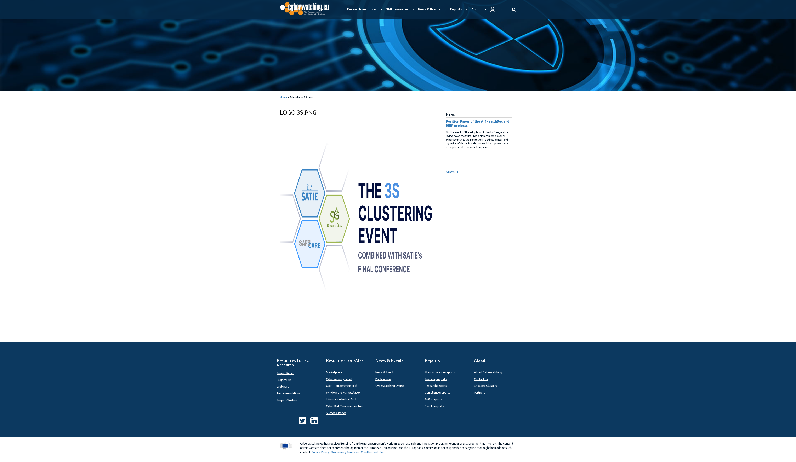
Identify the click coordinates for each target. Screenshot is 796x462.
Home (283, 97)
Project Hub (284, 380)
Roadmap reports (436, 379)
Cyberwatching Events (389, 385)
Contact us (481, 379)
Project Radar (285, 373)
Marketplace (334, 372)
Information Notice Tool (341, 399)
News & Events (385, 372)
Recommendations (289, 393)
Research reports (436, 385)
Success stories (336, 413)
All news (451, 171)
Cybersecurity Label (339, 379)
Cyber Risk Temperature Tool (344, 406)
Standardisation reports (440, 372)
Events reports (434, 406)
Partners (479, 392)
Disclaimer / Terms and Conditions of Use (357, 452)
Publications (383, 379)
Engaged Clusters (485, 385)
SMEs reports (433, 399)
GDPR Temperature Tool (341, 385)
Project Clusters (287, 400)
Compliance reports (437, 392)
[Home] (307, 8)
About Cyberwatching (488, 372)
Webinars (283, 386)
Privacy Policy (320, 452)
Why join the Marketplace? (343, 392)
